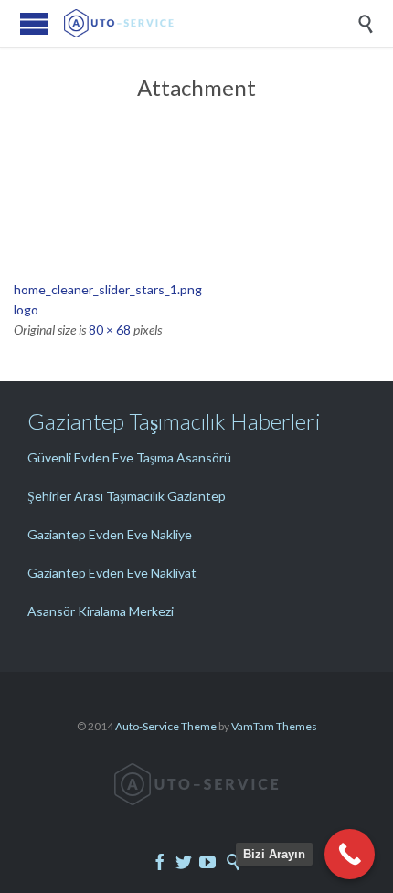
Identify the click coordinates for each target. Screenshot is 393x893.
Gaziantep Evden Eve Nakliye (109, 534)
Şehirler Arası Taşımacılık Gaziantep (126, 496)
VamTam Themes (274, 726)
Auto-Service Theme (166, 726)
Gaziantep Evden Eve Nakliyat (111, 572)
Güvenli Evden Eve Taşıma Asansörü (129, 457)
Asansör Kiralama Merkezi (100, 611)
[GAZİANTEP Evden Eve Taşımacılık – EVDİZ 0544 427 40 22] (210, 23)
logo (26, 309)
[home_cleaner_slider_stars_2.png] (196, 236)
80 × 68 (110, 329)
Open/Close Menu (34, 23)
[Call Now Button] (349, 854)
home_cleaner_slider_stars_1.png (108, 289)
